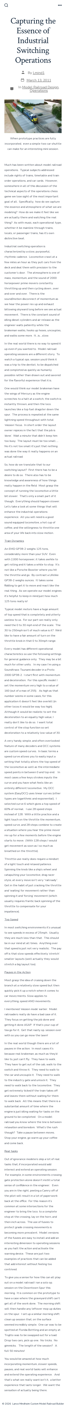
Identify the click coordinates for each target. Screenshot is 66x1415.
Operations (39, 90)
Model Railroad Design (40, 87)
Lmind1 (39, 72)
